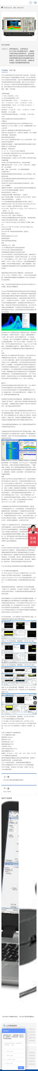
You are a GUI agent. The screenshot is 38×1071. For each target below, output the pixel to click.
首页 (14, 7)
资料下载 (12, 70)
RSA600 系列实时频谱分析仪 (13, 778)
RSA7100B (7, 789)
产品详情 (4, 70)
